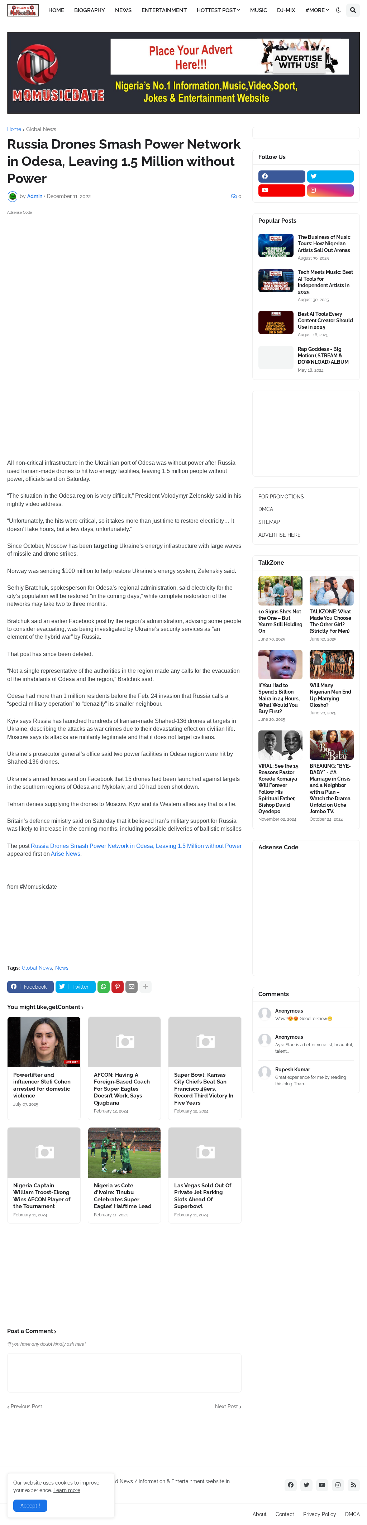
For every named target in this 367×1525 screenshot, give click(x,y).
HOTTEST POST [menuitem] (216, 10)
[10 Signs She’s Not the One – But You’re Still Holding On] (280, 590)
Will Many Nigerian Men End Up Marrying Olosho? (330, 695)
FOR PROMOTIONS (281, 497)
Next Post (226, 1406)
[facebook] (281, 176)
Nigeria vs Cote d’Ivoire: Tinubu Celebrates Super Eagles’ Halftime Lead (123, 1196)
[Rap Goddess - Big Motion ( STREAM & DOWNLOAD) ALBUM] (276, 357)
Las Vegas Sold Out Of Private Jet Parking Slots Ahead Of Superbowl (203, 1196)
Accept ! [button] (30, 1506)
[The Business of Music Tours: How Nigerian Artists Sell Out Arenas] (276, 245)
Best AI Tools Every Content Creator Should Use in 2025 (325, 320)
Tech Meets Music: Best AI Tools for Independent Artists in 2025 (325, 282)
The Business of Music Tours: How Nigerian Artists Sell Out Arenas (324, 243)
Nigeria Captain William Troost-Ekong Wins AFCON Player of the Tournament (42, 1196)
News (61, 968)
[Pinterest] (117, 987)
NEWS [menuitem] (123, 10)
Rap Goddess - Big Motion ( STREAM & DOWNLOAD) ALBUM (323, 355)
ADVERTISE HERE (279, 535)
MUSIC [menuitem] (258, 10)
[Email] (131, 987)
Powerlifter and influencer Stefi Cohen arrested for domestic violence (42, 1085)
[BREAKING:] (332, 745)
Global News (41, 129)
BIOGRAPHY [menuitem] (89, 10)
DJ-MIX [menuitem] (286, 10)
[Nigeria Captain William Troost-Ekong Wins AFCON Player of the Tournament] (44, 1153)
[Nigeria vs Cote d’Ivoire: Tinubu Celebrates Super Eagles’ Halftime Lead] (124, 1153)
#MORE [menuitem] (315, 10)
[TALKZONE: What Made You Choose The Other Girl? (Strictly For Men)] (332, 590)
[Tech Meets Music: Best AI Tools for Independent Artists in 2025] (276, 280)
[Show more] (145, 987)
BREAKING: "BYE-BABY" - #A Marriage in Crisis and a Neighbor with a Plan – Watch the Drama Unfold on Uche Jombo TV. (330, 788)
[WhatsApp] (103, 987)
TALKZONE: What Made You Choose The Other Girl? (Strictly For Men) (330, 621)
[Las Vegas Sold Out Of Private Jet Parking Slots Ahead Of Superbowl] (204, 1153)
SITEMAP (269, 522)
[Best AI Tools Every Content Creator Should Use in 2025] (276, 322)
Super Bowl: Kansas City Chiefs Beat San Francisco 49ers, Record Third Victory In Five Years (203, 1089)
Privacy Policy (319, 1514)
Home (14, 129)
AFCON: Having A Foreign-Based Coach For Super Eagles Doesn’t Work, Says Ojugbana (122, 1089)
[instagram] (330, 190)
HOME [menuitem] (56, 10)
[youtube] (281, 190)
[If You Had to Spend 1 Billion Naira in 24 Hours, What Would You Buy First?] (280, 664)
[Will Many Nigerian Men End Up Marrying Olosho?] (332, 664)
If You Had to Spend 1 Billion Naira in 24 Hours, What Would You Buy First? (279, 698)
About (260, 1514)
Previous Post (26, 1406)
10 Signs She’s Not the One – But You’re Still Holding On (280, 621)
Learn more (66, 1490)
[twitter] (330, 176)
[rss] (354, 1485)
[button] (338, 10)
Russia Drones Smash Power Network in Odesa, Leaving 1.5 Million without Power (136, 846)
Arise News (65, 854)
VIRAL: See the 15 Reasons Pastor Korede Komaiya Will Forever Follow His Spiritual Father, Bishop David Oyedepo (278, 788)
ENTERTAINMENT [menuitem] (164, 10)
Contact (285, 1514)
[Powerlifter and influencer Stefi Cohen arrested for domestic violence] (44, 1042)
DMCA (265, 509)
